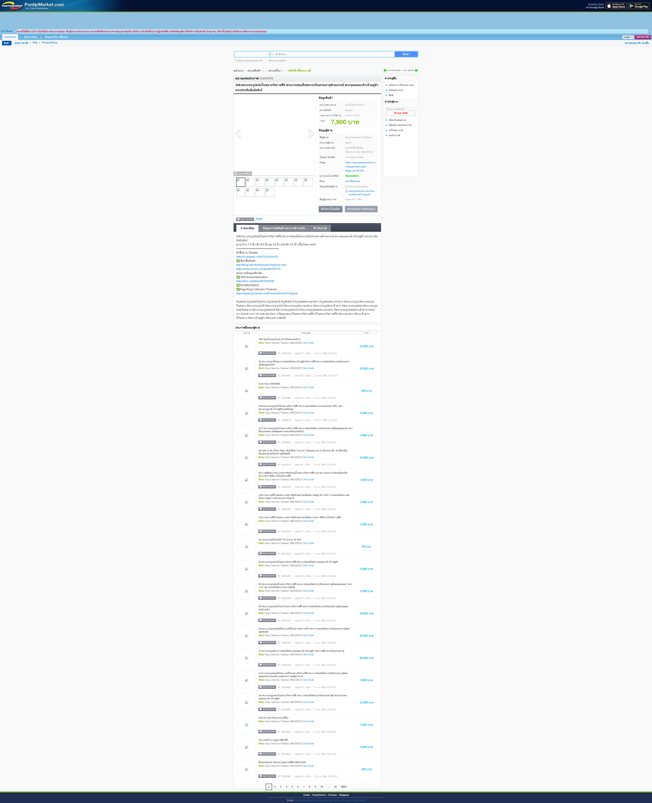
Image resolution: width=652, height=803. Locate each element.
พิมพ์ (391, 95)
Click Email (308, 343)
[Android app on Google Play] (640, 6)
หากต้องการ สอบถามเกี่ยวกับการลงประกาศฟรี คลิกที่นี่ (341, 800)
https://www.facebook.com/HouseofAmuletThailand (266, 293)
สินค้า (7, 43)
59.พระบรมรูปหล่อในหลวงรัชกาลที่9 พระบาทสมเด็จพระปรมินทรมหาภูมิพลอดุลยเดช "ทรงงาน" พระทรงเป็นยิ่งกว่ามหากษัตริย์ (305, 586)
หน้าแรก (238, 70)
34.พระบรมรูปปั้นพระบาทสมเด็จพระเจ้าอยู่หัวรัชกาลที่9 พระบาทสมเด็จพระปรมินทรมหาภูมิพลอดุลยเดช (304, 363)
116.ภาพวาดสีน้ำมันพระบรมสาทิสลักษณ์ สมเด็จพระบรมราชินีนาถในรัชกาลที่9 (300, 517)
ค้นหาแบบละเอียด (277, 60)
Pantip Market (319, 795)
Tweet (259, 218)
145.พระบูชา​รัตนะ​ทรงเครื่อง (273, 717)
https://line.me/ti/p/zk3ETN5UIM (255, 281)
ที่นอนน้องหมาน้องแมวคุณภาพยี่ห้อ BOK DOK (282, 762)
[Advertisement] (326, 20)
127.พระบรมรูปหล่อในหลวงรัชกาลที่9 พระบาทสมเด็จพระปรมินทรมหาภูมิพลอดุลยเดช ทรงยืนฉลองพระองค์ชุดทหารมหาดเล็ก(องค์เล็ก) (305, 430)
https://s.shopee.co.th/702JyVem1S (257, 256)
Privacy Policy (49, 42)
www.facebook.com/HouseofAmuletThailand (362, 193)
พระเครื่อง (274, 70)
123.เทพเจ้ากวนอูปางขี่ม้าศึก (273, 740)
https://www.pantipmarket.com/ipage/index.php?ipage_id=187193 (360, 166)
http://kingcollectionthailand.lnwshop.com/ (261, 264)
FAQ (35, 42)
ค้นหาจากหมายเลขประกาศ (250, 60)
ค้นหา (406, 54)
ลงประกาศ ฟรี (21, 43)
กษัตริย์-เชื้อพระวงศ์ (299, 70)
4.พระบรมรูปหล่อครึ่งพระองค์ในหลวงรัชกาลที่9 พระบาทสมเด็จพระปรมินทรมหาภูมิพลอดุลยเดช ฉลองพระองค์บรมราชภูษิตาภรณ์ (303, 675)
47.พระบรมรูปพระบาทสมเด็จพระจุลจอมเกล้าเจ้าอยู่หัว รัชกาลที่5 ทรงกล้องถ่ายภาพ (301, 651)
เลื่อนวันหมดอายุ (397, 120)
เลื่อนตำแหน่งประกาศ (400, 125)
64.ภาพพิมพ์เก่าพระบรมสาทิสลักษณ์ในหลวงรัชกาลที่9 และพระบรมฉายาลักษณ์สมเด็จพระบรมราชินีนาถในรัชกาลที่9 (303, 474)
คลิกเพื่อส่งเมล (352, 181)
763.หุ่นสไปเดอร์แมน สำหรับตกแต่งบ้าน (279, 339)
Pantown (332, 795)
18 (335, 786)
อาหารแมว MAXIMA (269, 383)
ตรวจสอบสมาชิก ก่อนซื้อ (637, 43)
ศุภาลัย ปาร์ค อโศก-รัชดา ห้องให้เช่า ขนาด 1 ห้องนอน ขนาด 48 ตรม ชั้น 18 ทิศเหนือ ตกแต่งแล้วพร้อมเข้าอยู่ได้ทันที (303, 452)
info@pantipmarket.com (306, 800)
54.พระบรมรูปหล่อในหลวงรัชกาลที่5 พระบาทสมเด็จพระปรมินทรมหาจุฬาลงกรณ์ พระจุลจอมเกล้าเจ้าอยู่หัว (303, 697)
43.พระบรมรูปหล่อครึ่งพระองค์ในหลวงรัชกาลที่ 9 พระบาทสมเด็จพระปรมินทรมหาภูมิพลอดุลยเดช (304, 630)
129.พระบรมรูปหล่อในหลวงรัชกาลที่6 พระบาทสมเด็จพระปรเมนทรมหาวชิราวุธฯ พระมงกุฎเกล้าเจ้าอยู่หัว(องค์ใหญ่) (301, 407)
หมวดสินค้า (254, 70)
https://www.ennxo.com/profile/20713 (258, 268)
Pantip (306, 795)
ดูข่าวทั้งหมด (7, 31)
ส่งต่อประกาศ (396, 90)
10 (322, 786)
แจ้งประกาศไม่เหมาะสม (401, 85)
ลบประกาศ (394, 135)
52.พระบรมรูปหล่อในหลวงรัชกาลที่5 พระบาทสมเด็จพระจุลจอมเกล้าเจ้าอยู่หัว (298, 561)
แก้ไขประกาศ (396, 130)
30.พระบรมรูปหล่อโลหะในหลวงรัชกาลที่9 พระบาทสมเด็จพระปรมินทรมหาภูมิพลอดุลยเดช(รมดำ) (303, 608)
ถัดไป (343, 786)
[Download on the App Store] (616, 6)
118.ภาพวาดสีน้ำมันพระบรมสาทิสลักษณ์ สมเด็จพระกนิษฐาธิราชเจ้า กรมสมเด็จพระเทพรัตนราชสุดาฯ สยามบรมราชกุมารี (304, 496)
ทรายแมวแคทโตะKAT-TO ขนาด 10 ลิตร (280, 539)
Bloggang (344, 795)
